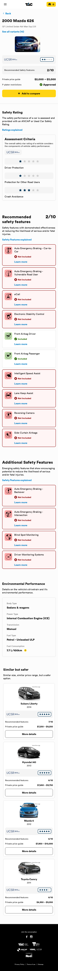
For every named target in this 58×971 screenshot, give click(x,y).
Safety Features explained (17, 239)
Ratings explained (12, 129)
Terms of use (31, 964)
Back (8, 13)
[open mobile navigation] (5, 4)
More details (29, 734)
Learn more (20, 261)
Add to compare (31, 93)
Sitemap (40, 964)
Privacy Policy (19, 964)
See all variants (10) (13, 31)
